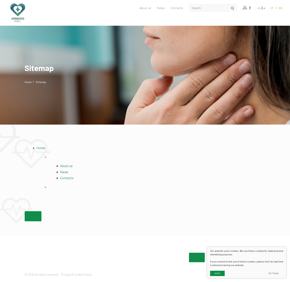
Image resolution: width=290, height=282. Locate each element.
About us (145, 8)
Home (28, 82)
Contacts (177, 8)
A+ (263, 7)
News (161, 8)
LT (272, 8)
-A (258, 8)
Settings (274, 273)
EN (280, 8)
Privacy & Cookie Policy (76, 274)
